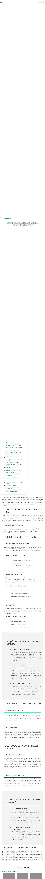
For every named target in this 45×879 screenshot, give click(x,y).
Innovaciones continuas (13, 479)
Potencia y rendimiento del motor (14, 465)
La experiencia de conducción (14, 469)
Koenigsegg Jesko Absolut (13, 451)
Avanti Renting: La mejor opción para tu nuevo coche (15, 490)
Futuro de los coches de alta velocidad (14, 474)
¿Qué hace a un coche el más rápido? (14, 460)
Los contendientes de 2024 (13, 445)
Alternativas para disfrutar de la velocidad (15, 487)
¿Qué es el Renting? (7, 218)
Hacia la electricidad (12, 477)
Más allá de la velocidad (13, 470)
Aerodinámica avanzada (12, 462)
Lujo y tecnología (11, 472)
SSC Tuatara (9, 454)
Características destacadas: (14, 449)
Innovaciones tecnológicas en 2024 (14, 441)
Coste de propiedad (11, 485)
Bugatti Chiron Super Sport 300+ (14, 447)
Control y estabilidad (12, 467)
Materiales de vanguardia (13, 444)
